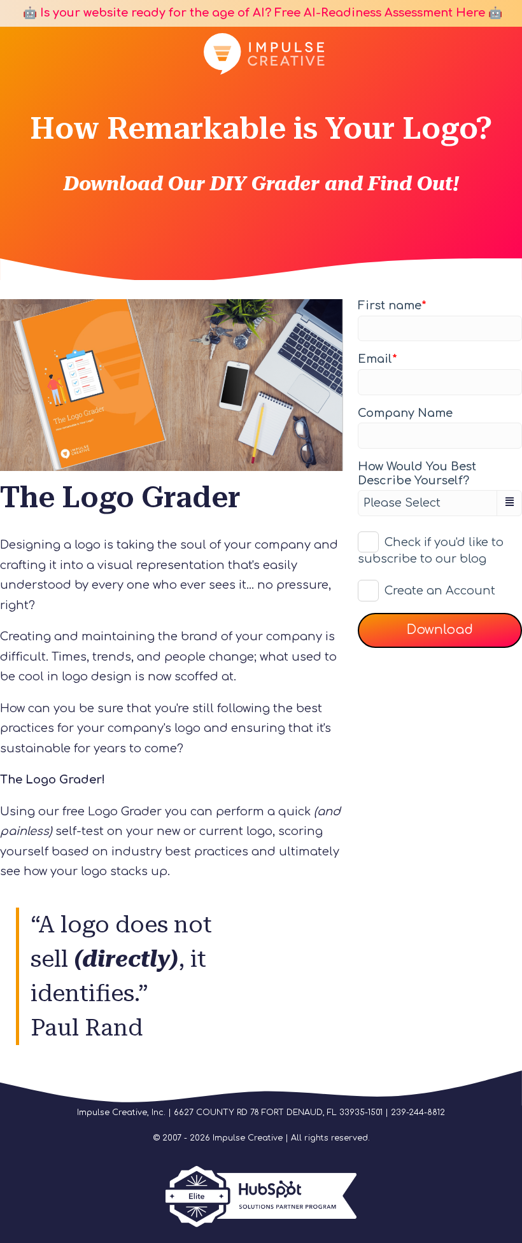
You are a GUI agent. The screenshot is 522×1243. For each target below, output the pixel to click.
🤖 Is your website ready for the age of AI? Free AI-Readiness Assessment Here (252, 12)
